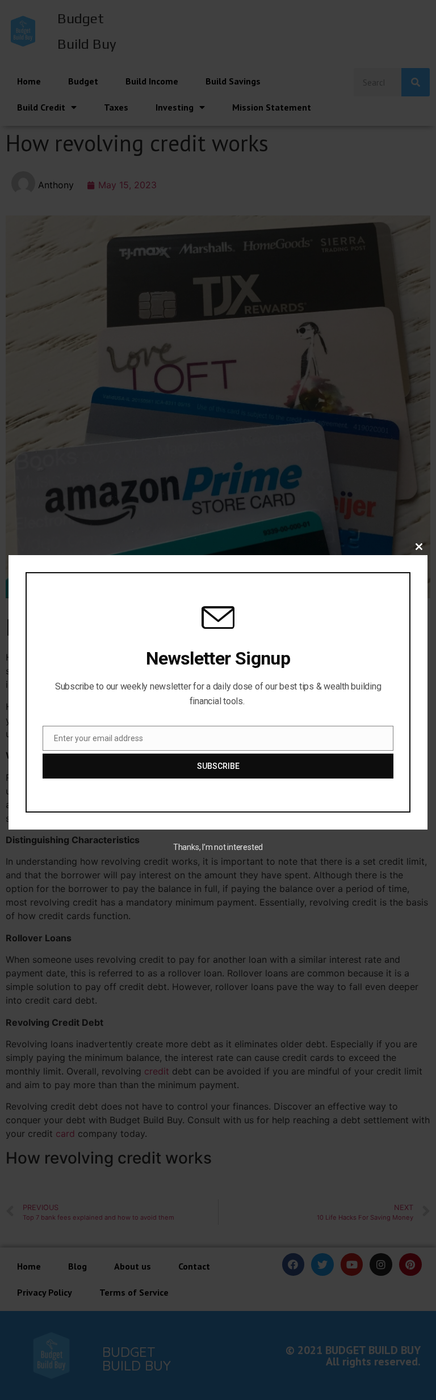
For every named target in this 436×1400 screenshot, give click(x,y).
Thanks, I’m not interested (218, 847)
